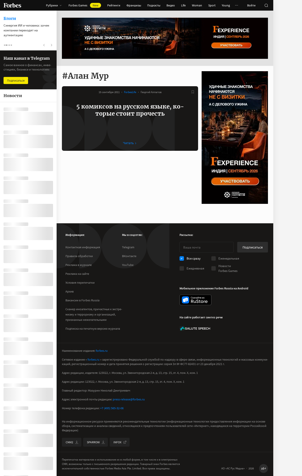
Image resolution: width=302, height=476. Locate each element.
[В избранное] (192, 92)
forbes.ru (102, 351)
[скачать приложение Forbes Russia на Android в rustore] (195, 299)
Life (183, 5)
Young (226, 5)
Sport (212, 5)
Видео (170, 5)
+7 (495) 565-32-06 (112, 408)
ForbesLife (130, 92)
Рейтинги (113, 5)
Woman (197, 5)
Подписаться (253, 247)
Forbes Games (83, 5)
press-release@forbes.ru (129, 399)
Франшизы (133, 5)
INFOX (117, 442)
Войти (251, 5)
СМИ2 (69, 442)
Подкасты (153, 5)
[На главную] (12, 5)
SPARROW (93, 442)
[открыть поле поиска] (266, 5)
